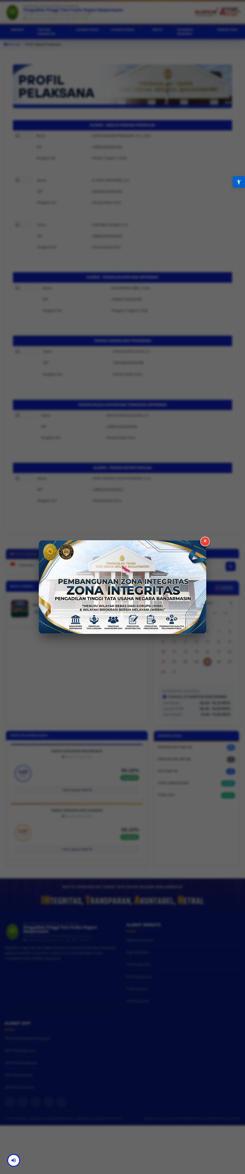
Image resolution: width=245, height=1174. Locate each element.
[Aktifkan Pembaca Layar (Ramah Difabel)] (13, 1160)
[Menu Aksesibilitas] (239, 182)
